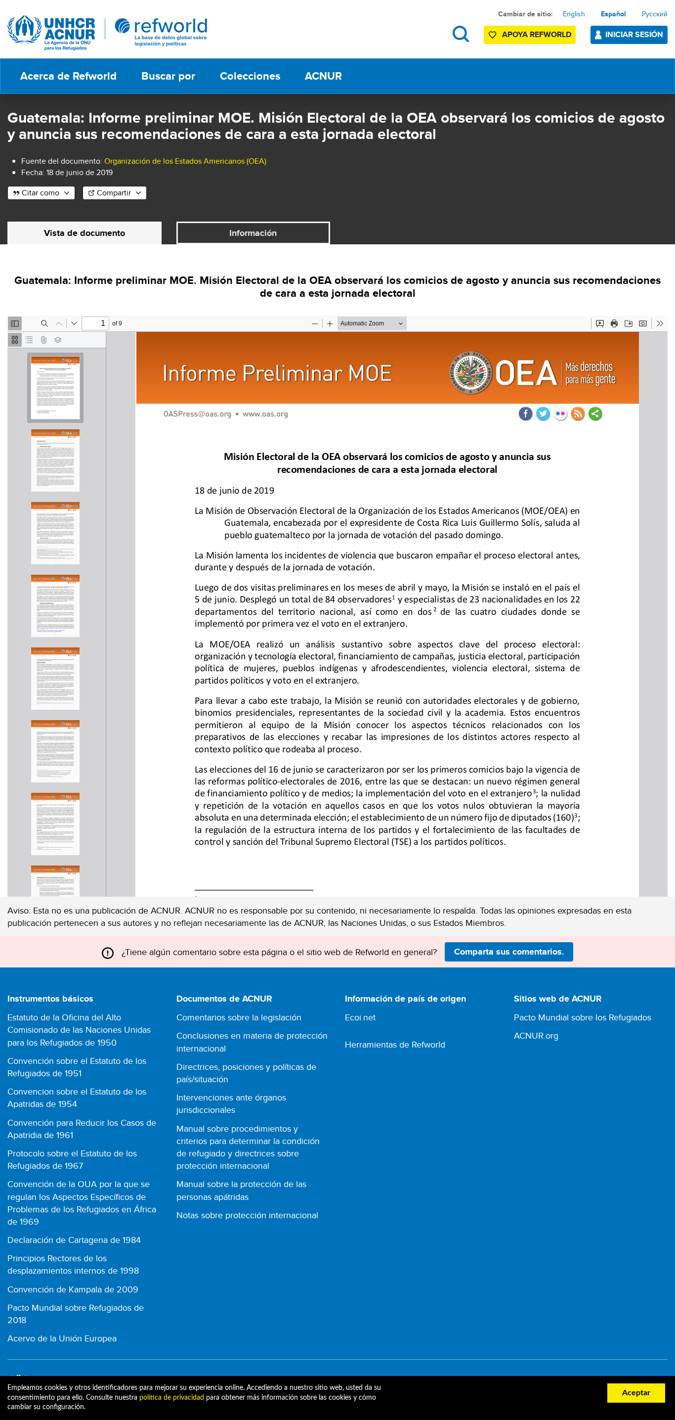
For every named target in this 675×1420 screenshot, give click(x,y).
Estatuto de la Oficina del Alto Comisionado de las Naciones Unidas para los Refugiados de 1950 (79, 1029)
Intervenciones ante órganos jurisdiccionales (231, 1103)
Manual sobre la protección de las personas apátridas (241, 1190)
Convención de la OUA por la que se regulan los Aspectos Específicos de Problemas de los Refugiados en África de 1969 (81, 1203)
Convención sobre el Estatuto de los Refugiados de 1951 (76, 1066)
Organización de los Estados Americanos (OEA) (185, 161)
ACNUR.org (536, 1035)
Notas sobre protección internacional (247, 1215)
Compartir (114, 192)
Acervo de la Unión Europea (62, 1338)
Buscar (461, 34)
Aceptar (636, 1393)
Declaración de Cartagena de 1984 (74, 1240)
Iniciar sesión (634, 34)
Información (253, 233)
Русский (655, 14)
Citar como (40, 192)
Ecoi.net (360, 1017)
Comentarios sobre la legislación (238, 1017)
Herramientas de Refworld (395, 1044)
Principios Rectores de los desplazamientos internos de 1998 (73, 1264)
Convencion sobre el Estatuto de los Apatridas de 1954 (76, 1097)
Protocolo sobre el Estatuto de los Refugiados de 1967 (72, 1159)
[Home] (107, 32)
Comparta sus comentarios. (509, 951)
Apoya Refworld (536, 34)
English (574, 14)
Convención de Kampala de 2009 (72, 1289)
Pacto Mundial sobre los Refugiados (582, 1017)
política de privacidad (171, 1397)
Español (613, 14)
